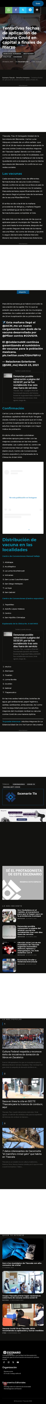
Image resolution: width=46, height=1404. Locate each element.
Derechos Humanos (12, 54)
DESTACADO (28, 54)
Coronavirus (19, 784)
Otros (4, 1333)
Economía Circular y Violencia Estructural (27, 961)
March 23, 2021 (29, 365)
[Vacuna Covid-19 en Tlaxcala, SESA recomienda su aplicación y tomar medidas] (23, 1315)
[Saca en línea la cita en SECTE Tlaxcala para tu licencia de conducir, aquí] (23, 1088)
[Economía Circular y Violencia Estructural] (9, 965)
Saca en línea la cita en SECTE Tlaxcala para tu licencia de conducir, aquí (22, 1104)
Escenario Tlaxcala (8, 78)
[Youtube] (17, 1362)
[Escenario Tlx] (10, 797)
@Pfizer (7, 335)
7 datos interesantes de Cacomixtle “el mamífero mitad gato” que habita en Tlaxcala (22, 1154)
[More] (37, 9)
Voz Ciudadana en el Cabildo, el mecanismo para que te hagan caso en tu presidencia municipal (30, 913)
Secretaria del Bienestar (13, 139)
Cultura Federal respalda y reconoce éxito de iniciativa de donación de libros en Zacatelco (22, 1054)
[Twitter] (22, 9)
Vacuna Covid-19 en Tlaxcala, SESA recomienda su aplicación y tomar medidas (23, 1329)
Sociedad (17, 57)
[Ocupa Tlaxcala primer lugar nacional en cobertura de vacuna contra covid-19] (23, 1282)
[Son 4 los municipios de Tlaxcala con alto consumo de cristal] (23, 1249)
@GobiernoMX (16, 342)
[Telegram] (29, 9)
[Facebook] (15, 9)
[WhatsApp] (8, 9)
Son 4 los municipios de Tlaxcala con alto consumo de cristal (22, 1264)
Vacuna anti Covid (11, 787)
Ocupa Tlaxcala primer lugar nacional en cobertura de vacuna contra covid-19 (21, 1297)
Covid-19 (31, 784)
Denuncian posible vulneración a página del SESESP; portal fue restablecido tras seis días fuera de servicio (26, 382)
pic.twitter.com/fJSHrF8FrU (21, 355)
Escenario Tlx (23, 62)
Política (7, 57)
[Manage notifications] (5, 1384)
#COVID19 (30, 335)
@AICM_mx (10, 325)
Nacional (5, 1300)
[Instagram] (8, 1362)
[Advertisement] (23, 109)
